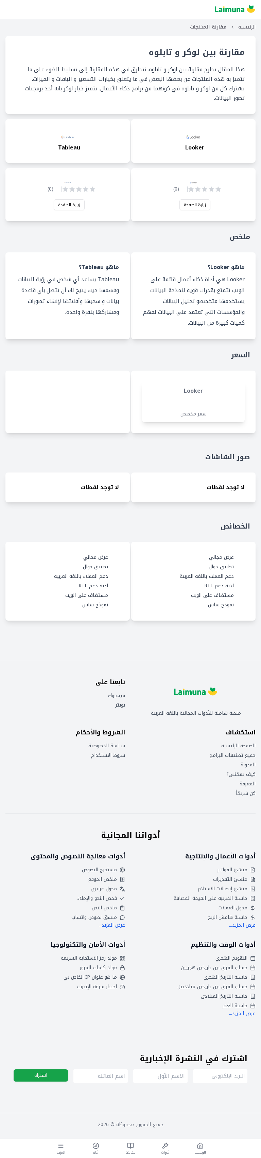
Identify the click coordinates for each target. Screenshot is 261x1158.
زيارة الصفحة (195, 205)
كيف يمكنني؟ (241, 774)
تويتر (120, 705)
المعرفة (248, 784)
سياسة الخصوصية (106, 746)
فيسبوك (116, 695)
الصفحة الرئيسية (238, 746)
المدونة (248, 765)
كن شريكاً (246, 793)
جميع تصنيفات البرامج (233, 755)
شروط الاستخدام (108, 755)
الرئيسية (247, 27)
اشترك (40, 1075)
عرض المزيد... (242, 925)
